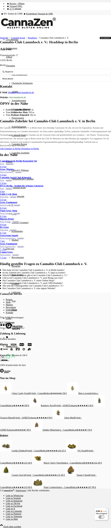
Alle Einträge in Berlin (10, 148)
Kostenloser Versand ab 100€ (39, 13)
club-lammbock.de (17, 97)
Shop (8, 302)
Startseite (4, 38)
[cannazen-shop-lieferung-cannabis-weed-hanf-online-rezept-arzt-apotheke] (28, 28)
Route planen (7, 79)
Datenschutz (11, 310)
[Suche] (2, 357)
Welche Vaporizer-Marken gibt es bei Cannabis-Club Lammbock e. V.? (34, 275)
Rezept (9, 299)
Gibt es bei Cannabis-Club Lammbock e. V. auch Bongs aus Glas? (32, 278)
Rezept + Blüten (16, 3)
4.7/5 (12, 9)
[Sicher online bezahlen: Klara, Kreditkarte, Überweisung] (16, 350)
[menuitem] (58, 3)
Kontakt (9, 312)
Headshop (32, 38)
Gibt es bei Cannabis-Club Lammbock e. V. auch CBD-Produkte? (32, 283)
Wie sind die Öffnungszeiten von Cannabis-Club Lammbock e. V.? (32, 285)
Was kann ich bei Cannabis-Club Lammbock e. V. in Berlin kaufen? (33, 270)
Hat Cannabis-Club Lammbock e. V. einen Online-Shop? (28, 280)
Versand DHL (15, 6)
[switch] (101, 517)
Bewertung (11, 307)
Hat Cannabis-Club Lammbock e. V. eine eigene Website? (29, 288)
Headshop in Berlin (30, 148)
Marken (9, 304)
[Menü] (106, 509)
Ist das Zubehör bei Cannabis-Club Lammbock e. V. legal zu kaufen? (33, 272)
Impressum (21, 490)
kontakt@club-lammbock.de (21, 92)
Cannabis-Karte (18, 38)
